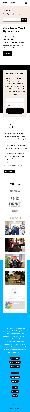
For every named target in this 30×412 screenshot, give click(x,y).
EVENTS (15, 381)
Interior (6, 36)
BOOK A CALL (9, 171)
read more (7, 53)
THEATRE (15, 373)
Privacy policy (15, 405)
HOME (15, 396)
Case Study (7, 34)
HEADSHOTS (15, 377)
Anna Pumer (18, 408)
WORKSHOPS (15, 366)
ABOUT (15, 387)
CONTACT (15, 392)
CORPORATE (15, 358)
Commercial (16, 34)
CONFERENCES (15, 362)
